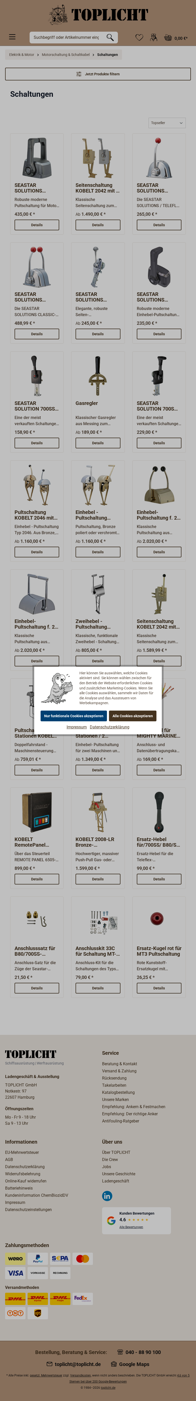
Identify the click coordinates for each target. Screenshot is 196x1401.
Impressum (77, 727)
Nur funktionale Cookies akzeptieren (73, 716)
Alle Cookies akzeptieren (133, 716)
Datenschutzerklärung (109, 727)
